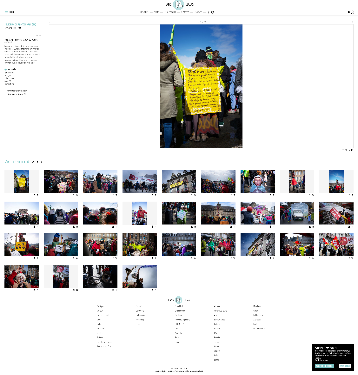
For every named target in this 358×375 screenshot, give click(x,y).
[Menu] (6, 12)
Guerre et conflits (104, 346)
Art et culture (9, 78)
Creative (100, 333)
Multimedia (140, 315)
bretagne (7, 75)
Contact (198, 12)
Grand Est (179, 306)
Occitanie (178, 315)
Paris (177, 337)
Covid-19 (7, 81)
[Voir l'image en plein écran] (352, 150)
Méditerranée (219, 319)
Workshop (140, 319)
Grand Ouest (180, 310)
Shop (138, 324)
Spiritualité (101, 328)
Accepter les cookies (324, 366)
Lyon (177, 342)
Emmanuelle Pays (12, 27)
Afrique (217, 306)
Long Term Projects (104, 342)
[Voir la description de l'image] (349, 150)
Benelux (217, 337)
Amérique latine (220, 310)
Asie (216, 315)
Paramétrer (345, 366)
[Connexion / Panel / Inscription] (353, 12)
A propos (185, 12)
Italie (216, 355)
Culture (100, 324)
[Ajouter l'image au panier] (346, 150)
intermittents (9, 84)
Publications (170, 12)
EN (40, 35)
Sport (99, 319)
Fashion (100, 337)
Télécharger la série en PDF (16, 94)
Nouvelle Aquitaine (182, 319)
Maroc (216, 346)
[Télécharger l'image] (343, 150)
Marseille (178, 333)
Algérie (217, 351)
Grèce (216, 359)
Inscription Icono (260, 328)
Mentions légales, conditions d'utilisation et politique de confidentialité (179, 371)
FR (37, 35)
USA (215, 333)
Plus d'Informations (321, 360)
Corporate (140, 310)
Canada (217, 328)
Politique (100, 306)
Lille (176, 328)
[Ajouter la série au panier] (41, 162)
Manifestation (9, 72)
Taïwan (217, 342)
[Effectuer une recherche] (349, 12)
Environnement (103, 315)
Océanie (217, 324)
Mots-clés (12, 69)
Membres (144, 12)
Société (100, 310)
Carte (156, 12)
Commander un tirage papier (17, 91)
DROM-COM (179, 324)
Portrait (139, 306)
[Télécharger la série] (37, 162)
